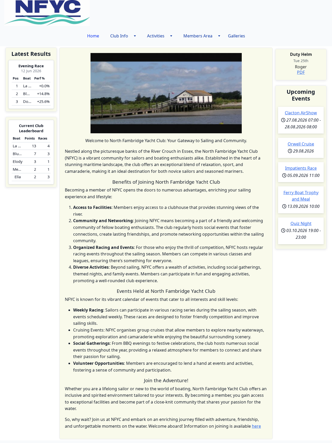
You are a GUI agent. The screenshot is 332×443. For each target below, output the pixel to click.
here (256, 426)
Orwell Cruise (301, 144)
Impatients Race (301, 168)
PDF (301, 72)
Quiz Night (301, 223)
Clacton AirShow (301, 113)
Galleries (236, 36)
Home (93, 36)
